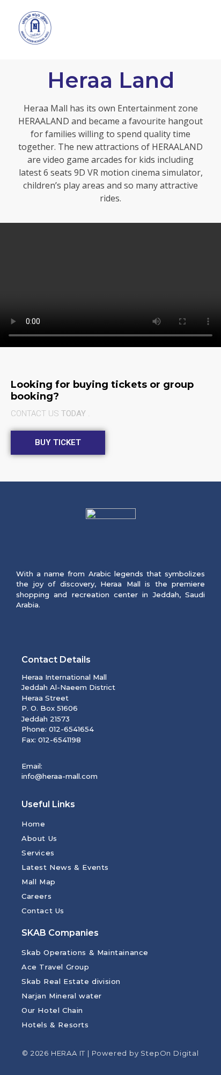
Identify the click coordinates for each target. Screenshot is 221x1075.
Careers (36, 896)
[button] (198, 29)
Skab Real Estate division (71, 981)
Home (33, 824)
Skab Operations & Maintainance (85, 952)
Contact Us (42, 910)
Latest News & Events (65, 867)
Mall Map (38, 881)
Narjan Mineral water (61, 995)
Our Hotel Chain (52, 1010)
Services (38, 852)
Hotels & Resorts (55, 1024)
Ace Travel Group (55, 967)
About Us (39, 838)
